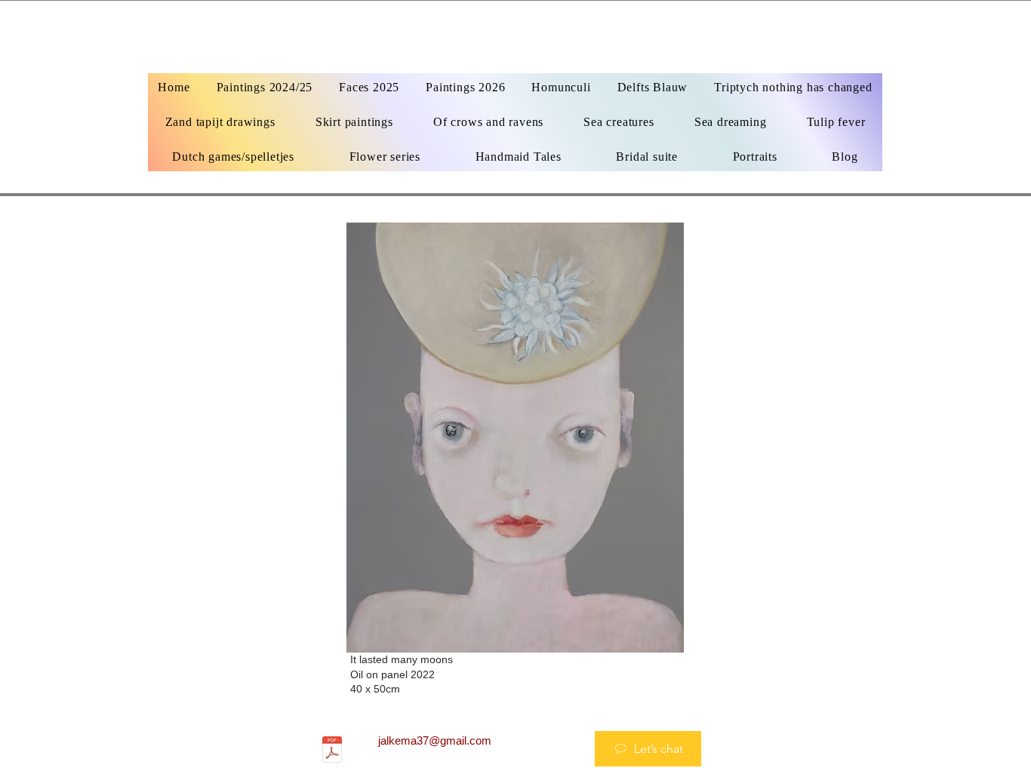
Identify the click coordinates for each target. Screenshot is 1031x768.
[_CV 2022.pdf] (332, 751)
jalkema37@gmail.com (434, 740)
